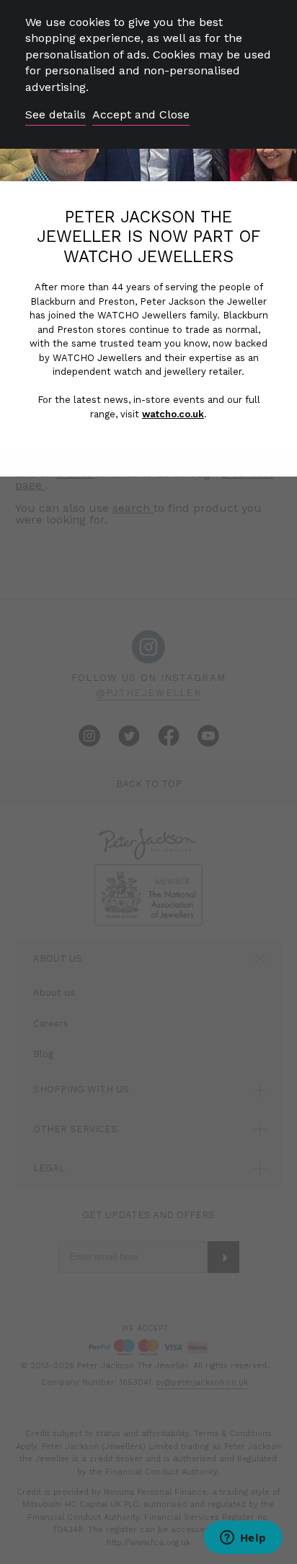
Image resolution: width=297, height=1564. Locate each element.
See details (55, 114)
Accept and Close (141, 114)
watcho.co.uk (173, 414)
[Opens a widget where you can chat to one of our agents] (243, 1539)
